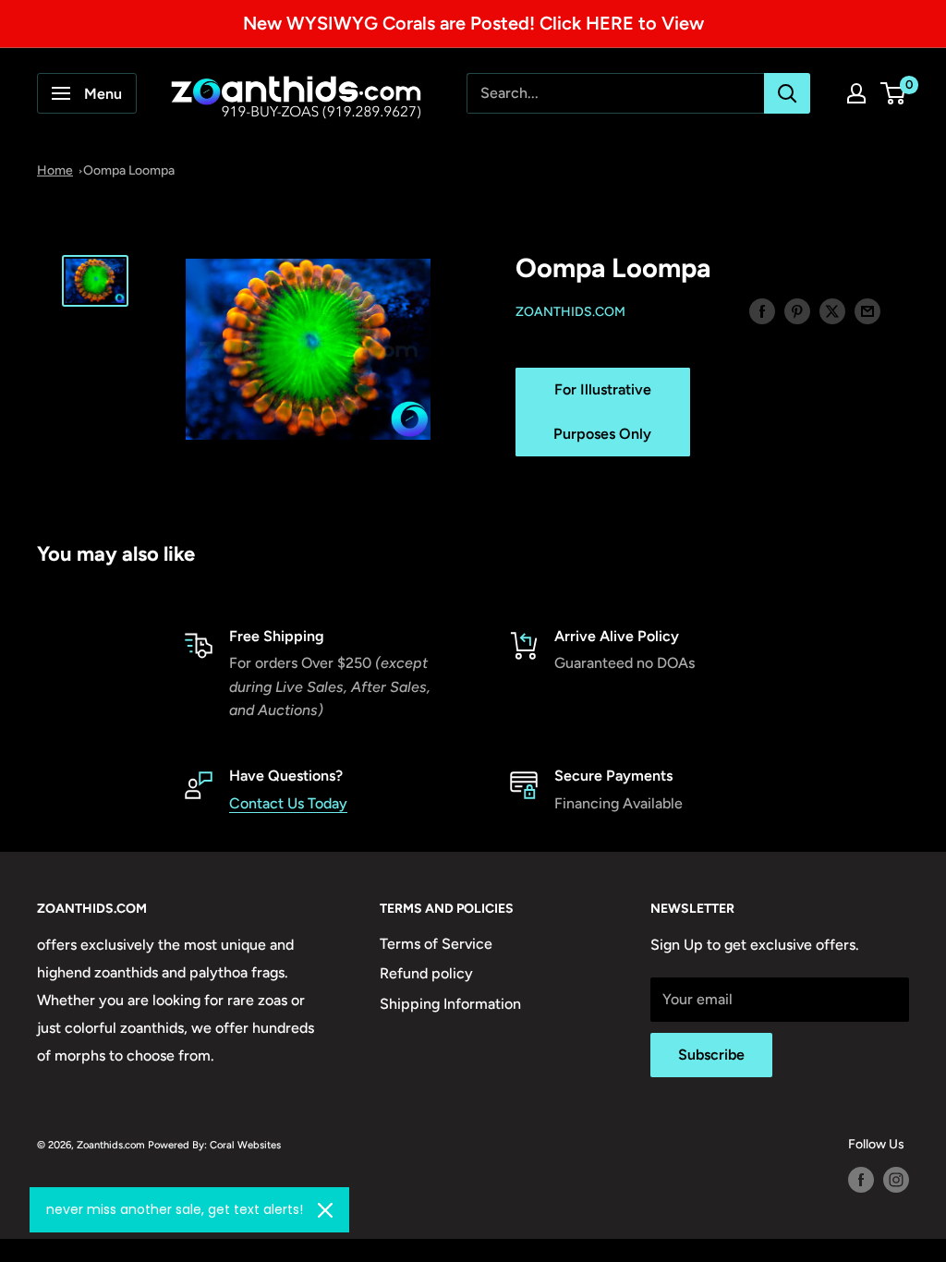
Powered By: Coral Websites (214, 1144)
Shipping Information (450, 1004)
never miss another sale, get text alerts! (174, 1209)
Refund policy (426, 973)
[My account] (856, 93)
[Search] (787, 93)
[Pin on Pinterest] (797, 310)
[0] (893, 93)
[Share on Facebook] (762, 310)
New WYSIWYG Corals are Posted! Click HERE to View (473, 23)
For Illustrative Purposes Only (602, 412)
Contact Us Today (288, 803)
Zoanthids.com (570, 312)
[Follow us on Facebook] (861, 1180)
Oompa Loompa (129, 170)
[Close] (325, 1210)
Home (55, 170)
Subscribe (711, 1054)
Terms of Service (436, 944)
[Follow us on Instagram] (896, 1180)
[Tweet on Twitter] (832, 310)
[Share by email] (867, 310)
